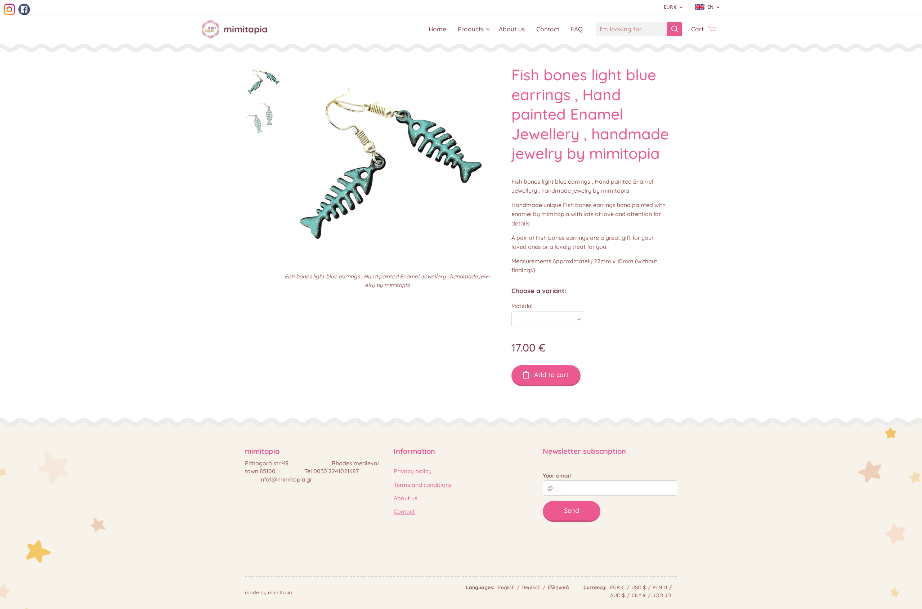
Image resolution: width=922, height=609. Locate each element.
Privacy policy (412, 471)
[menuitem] (439, 29)
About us (405, 498)
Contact (404, 511)
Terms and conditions (423, 484)
